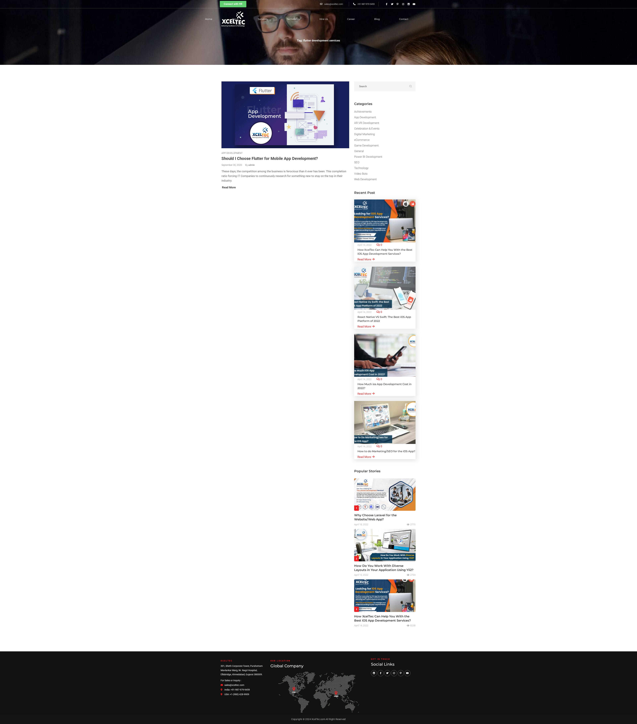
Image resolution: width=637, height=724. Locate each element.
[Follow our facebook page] (381, 673)
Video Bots (361, 173)
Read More (364, 259)
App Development (232, 153)
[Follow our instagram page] (403, 4)
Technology (361, 168)
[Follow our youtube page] (414, 4)
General (359, 151)
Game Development (366, 145)
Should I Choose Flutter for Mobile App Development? (269, 158)
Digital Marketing (364, 134)
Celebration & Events (367, 128)
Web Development (365, 179)
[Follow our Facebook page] (386, 4)
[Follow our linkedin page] (408, 4)
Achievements (363, 111)
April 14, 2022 (364, 245)
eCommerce (362, 139)
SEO (356, 162)
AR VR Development (366, 123)
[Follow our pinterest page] (397, 4)
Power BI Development (368, 156)
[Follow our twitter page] (392, 4)
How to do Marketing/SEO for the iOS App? (386, 451)
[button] (233, 4)
